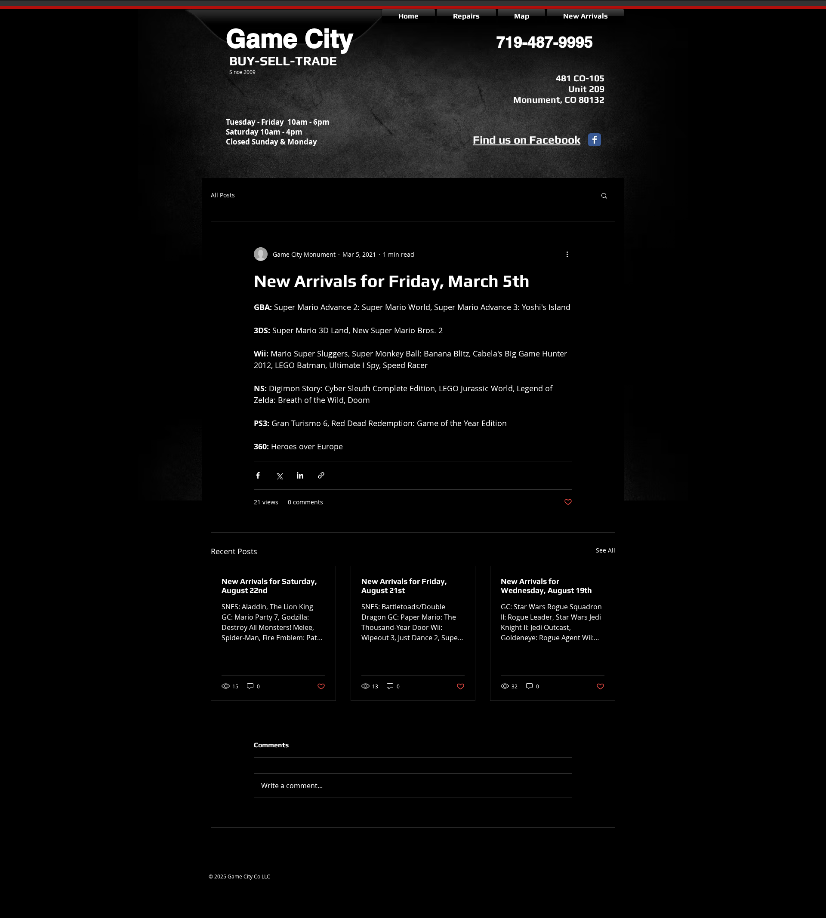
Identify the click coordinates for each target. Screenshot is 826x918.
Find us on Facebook (526, 139)
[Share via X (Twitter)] (279, 475)
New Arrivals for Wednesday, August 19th (546, 586)
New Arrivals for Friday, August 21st (404, 586)
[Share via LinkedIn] (300, 475)
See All (605, 550)
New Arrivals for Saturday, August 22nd (269, 586)
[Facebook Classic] (594, 139)
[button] (604, 195)
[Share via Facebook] (258, 475)
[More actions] (567, 254)
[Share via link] (321, 475)
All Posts (223, 195)
